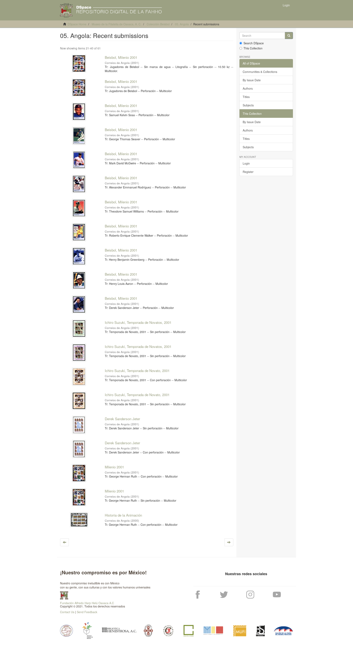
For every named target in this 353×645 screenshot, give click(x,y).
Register (248, 172)
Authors (248, 88)
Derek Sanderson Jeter (122, 418)
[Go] (289, 35)
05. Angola (182, 24)
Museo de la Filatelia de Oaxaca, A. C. (116, 24)
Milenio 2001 (114, 466)
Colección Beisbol (158, 24)
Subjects (248, 105)
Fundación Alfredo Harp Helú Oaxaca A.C (87, 603)
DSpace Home (77, 24)
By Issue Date (252, 80)
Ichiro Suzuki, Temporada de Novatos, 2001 (138, 322)
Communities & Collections (260, 72)
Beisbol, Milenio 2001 (121, 57)
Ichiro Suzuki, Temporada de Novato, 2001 (137, 370)
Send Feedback (87, 612)
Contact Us (67, 612)
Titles (246, 97)
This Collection (253, 48)
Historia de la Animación (123, 515)
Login (246, 163)
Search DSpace (254, 43)
